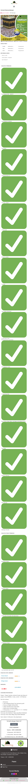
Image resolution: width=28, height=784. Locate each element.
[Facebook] (12, 774)
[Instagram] (14, 774)
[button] (14, 6)
